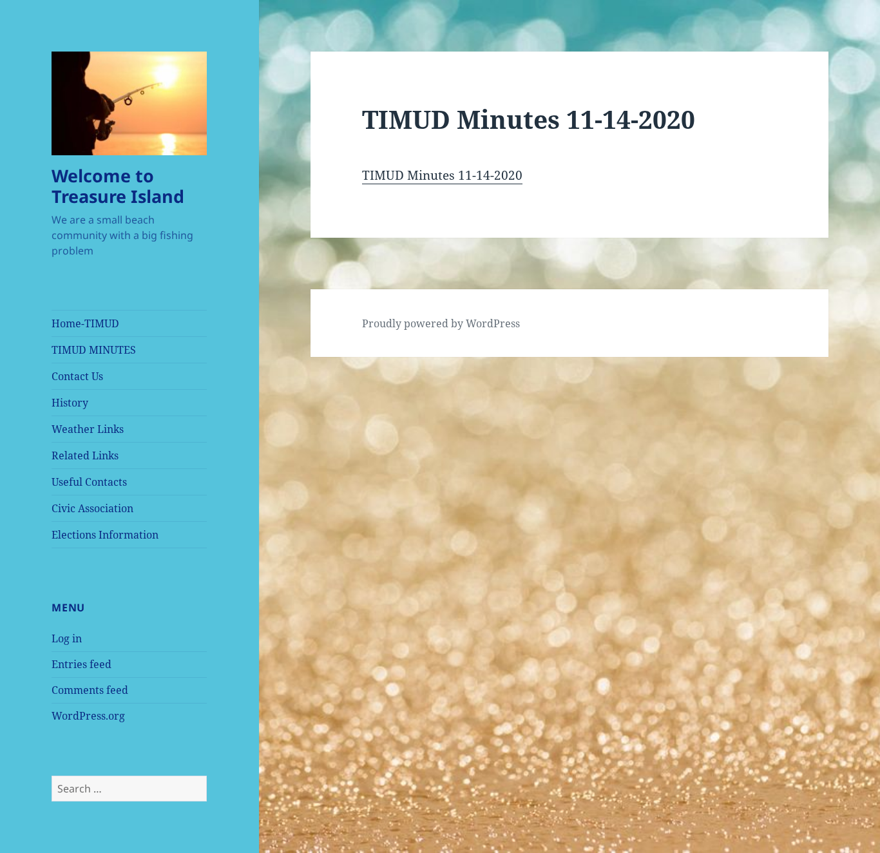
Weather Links (88, 429)
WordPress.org (88, 716)
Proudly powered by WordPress (441, 323)
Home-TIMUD (85, 323)
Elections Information (105, 535)
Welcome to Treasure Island (118, 186)
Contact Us (77, 376)
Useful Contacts (89, 482)
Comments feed (90, 690)
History (70, 403)
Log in (67, 638)
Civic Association (92, 508)
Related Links (85, 455)
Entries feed (81, 664)
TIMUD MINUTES (94, 350)
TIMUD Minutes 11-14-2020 (442, 175)
